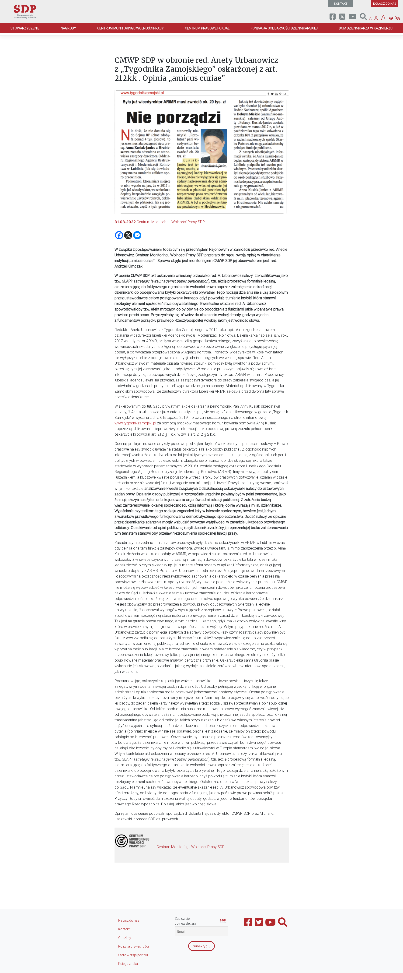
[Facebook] (119, 235)
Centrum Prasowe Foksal (207, 28)
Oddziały (124, 938)
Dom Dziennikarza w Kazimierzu (366, 28)
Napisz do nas (128, 920)
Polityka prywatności (133, 946)
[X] (128, 235)
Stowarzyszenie (24, 28)
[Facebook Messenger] (137, 235)
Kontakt (124, 929)
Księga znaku (128, 964)
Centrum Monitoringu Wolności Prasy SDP (171, 222)
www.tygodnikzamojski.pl (135, 423)
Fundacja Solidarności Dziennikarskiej (284, 28)
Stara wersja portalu (133, 955)
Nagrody (68, 28)
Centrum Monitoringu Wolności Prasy (130, 28)
